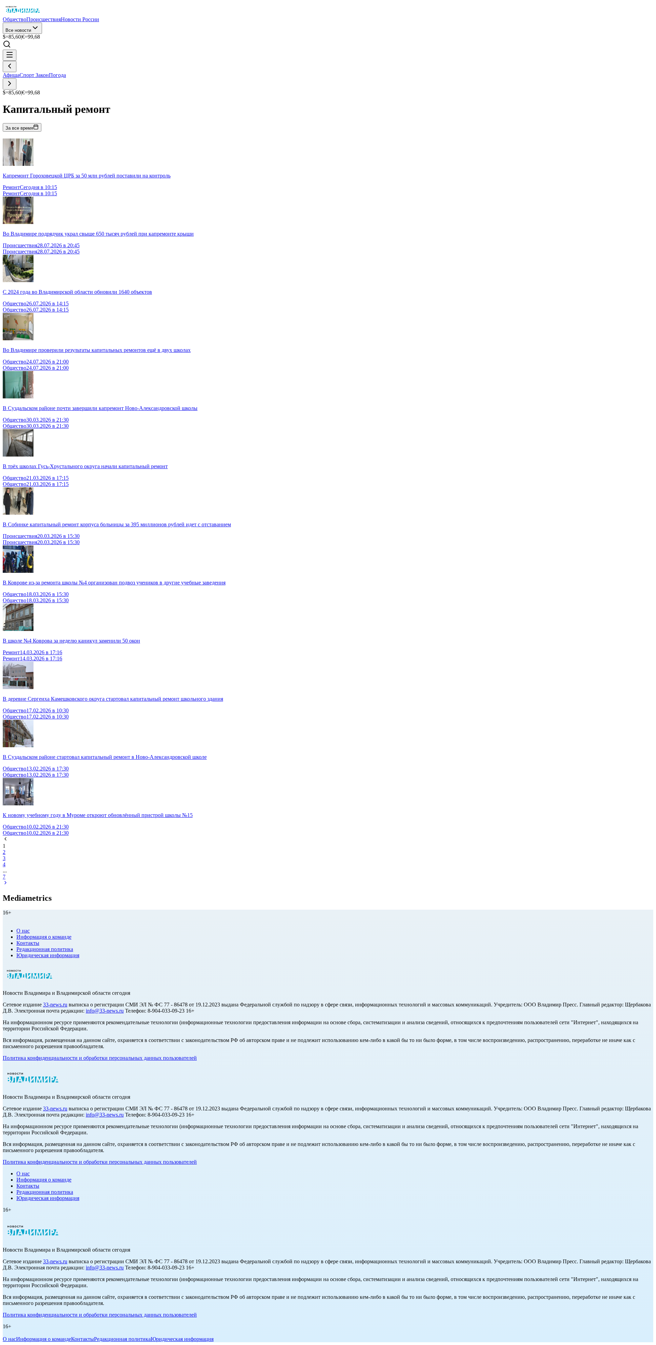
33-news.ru (55, 1004)
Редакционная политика (44, 949)
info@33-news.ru (105, 1011)
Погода (57, 75)
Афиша (11, 75)
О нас (23, 931)
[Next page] (5, 883)
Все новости (18, 30)
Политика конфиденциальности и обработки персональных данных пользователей (100, 1058)
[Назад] (9, 66)
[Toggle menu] (9, 55)
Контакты (27, 943)
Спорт (27, 75)
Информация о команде (43, 937)
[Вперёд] (9, 84)
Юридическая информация (47, 955)
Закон (42, 75)
